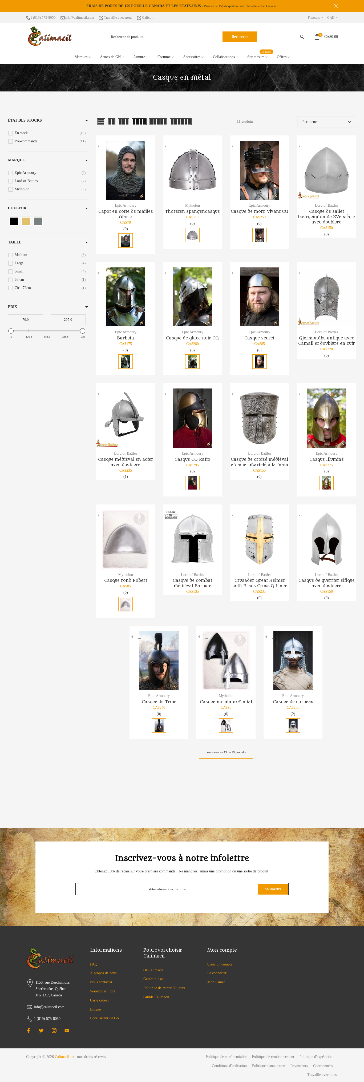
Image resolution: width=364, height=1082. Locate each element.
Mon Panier (216, 982)
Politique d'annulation (268, 1066)
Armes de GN (110, 57)
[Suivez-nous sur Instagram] (54, 1030)
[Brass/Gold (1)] (26, 221)
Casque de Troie (159, 701)
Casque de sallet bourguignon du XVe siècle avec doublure (326, 217)
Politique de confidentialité (226, 1057)
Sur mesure (259, 56)
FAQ (93, 964)
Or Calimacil (153, 970)
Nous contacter (101, 982)
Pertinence (310, 122)
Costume (164, 57)
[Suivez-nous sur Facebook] (28, 1030)
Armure (139, 57)
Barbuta (125, 338)
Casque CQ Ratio (192, 459)
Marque (16, 160)
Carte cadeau (99, 1000)
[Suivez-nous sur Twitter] (41, 1030)
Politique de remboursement (273, 1057)
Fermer (28, 6)
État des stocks (25, 120)
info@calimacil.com (79, 17)
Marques (81, 57)
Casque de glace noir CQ (192, 338)
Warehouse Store (102, 991)
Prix (12, 307)
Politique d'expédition (316, 1057)
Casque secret (259, 338)
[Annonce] (182, 6)
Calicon (147, 17)
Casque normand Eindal (226, 701)
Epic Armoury (125, 205)
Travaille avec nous (118, 17)
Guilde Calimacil (156, 997)
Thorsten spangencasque (192, 211)
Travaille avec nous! (322, 1075)
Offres (281, 57)
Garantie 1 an (153, 979)
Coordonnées (323, 1066)
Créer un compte (219, 964)
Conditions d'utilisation (229, 1066)
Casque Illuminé (326, 459)
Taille (14, 242)
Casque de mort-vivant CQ (259, 211)
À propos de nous (103, 973)
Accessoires (191, 57)
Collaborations (224, 57)
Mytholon (192, 205)
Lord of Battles (326, 205)
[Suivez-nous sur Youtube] (66, 1030)
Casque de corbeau (293, 701)
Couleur (17, 208)
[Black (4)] (14, 221)
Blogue (95, 1009)
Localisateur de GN (104, 1018)
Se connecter (217, 973)
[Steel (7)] (38, 221)
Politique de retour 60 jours (164, 988)
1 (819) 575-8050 (43, 17)
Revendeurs (299, 1066)
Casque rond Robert (125, 580)
